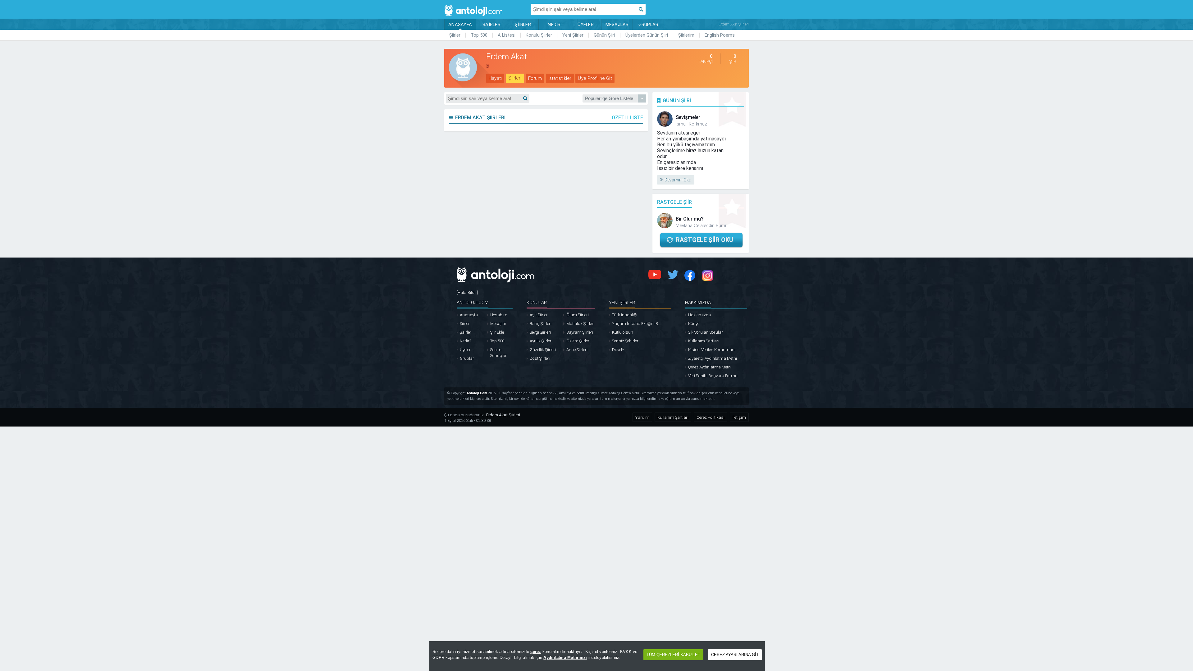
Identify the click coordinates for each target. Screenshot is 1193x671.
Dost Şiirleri (540, 358)
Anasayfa (469, 315)
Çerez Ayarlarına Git (735, 654)
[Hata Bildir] (467, 292)
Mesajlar (498, 323)
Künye (693, 323)
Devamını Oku (678, 179)
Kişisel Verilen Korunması (711, 349)
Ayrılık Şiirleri (541, 341)
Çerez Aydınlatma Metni (710, 367)
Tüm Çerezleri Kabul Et (673, 654)
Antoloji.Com (477, 393)
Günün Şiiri (604, 35)
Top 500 (479, 35)
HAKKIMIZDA (698, 302)
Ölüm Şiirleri (577, 315)
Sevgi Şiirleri (540, 332)
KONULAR (537, 302)
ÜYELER (586, 24)
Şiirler (454, 35)
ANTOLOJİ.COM (472, 302)
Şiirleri (515, 78)
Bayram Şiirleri (579, 332)
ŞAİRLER (491, 24)
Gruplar (467, 358)
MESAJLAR (617, 24)
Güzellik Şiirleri (543, 349)
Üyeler (465, 349)
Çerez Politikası (710, 417)
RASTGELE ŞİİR (674, 202)
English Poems (720, 35)
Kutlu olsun (622, 332)
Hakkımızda (699, 315)
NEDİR (554, 24)
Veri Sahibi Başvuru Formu (713, 375)
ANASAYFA (460, 24)
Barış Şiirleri (540, 323)
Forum (535, 78)
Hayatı (495, 78)
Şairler (465, 332)
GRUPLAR (648, 24)
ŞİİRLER (523, 24)
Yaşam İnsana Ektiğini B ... (637, 323)
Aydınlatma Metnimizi (565, 657)
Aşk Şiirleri (539, 315)
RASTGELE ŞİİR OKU (704, 240)
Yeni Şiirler (572, 35)
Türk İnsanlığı (624, 315)
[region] (597, 656)
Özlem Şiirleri (578, 341)
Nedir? (465, 341)
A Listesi (506, 35)
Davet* (618, 349)
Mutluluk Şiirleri (580, 323)
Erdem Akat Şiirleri (503, 415)
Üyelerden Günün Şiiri (646, 35)
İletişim (739, 417)
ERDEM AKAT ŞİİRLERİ (480, 118)
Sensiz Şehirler (625, 341)
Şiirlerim (686, 35)
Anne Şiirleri (576, 349)
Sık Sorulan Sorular (705, 332)
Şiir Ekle (497, 332)
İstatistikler (560, 78)
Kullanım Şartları (703, 341)
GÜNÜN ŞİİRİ (677, 100)
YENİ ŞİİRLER (622, 302)
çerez (535, 651)
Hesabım (498, 315)
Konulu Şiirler (539, 35)
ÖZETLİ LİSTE (627, 118)
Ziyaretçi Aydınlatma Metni (712, 358)
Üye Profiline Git (595, 78)
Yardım (642, 417)
